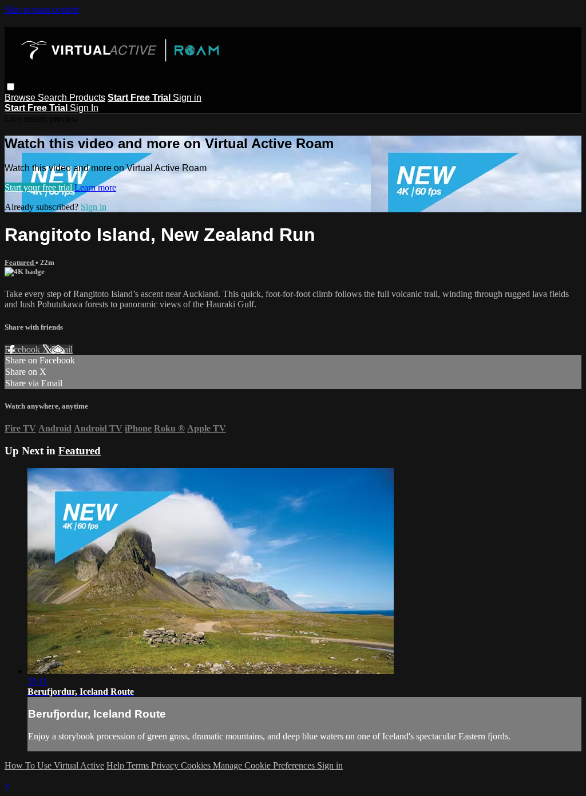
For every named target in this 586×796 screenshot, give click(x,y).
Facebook (23, 349)
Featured (20, 262)
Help (116, 765)
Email (62, 349)
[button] (10, 86)
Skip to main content (42, 9)
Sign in (187, 97)
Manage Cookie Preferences (265, 765)
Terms (138, 765)
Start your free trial (39, 187)
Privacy (166, 765)
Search (53, 97)
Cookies (197, 765)
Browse (21, 97)
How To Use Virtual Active (54, 765)
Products (87, 97)
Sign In (84, 108)
